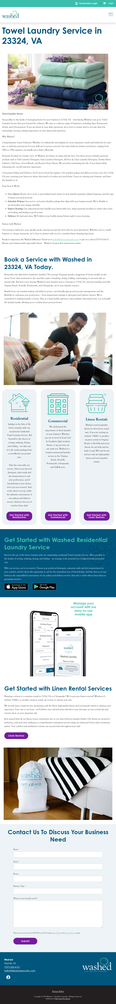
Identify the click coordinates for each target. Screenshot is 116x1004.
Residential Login (88, 3)
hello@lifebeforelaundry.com (19, 970)
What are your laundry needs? (25, 898)
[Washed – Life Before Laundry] (50, 15)
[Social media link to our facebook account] (8, 977)
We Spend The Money (62, 999)
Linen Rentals (16, 735)
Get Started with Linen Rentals (97, 516)
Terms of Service (70, 933)
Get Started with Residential (19, 516)
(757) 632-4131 (12, 967)
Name (16, 849)
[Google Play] (44, 586)
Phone (15, 874)
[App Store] (16, 586)
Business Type (19, 886)
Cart (111, 3)
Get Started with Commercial (58, 516)
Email (16, 862)
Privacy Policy (56, 933)
